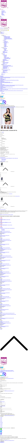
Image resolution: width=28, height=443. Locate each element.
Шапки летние (6, 46)
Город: (1, 410)
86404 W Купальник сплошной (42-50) (6, 232)
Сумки (4, 63)
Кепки (5, 49)
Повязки (5, 45)
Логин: (1, 407)
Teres (0, 256)
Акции (4, 71)
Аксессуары (1, 86)
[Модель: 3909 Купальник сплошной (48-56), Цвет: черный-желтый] (1, 128)
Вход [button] (2, 92)
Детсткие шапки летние (7, 58)
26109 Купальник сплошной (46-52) (6, 305)
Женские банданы (6, 42)
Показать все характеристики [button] (3, 150)
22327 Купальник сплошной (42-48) (6, 297)
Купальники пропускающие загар (7, 65)
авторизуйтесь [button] (10, 193)
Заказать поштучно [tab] (4, 159)
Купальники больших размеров (8, 38)
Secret (1, 299)
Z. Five (1, 234)
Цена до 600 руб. (14, 90)
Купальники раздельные (7, 36)
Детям (1, 83)
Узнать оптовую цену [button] (2, 157)
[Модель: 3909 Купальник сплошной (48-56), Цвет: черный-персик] (8, 128)
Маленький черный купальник (6, 69)
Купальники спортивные (7, 37)
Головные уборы (2, 79)
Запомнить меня (3, 405)
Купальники (4, 59)
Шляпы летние (6, 50)
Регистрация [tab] (3, 401)
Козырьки (5, 44)
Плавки (5, 39)
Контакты (3, 14)
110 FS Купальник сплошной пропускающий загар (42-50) (9, 314)
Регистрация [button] (3, 74)
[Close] (0, 381)
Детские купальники (5, 66)
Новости (3, 13)
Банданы (5, 55)
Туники (5, 40)
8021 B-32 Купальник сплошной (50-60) (7, 289)
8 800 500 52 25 (2, 99)
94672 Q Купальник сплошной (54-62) (6, 240)
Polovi (1, 307)
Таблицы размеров (4, 12)
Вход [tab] (0, 401)
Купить (1, 238)
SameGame (1, 248)
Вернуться (1, 134)
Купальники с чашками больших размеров (13, 88)
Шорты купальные (5, 52)
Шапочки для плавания (5, 60)
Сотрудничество (3, 11)
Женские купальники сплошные (9, 214)
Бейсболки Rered (5, 67)
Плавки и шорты (5, 85)
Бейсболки (5, 43)
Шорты (14, 85)
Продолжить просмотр (3, 209)
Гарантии (9, 370)
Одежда (4, 54)
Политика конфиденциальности (10, 378)
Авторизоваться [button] (2, 399)
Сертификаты (11, 370)
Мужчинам (1, 80)
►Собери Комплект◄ (3, 87)
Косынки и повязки (6, 57)
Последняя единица (5, 70)
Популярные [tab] (3, 229)
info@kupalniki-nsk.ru (2, 100)
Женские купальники (2, 214)
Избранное (2, 33)
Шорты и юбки (6, 41)
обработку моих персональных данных (9, 415)
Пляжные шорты (4, 82)
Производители (2, 91)
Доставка (6, 370)
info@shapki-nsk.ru (2, 441)
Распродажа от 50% (5, 72)
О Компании (3, 10)
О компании (1, 370)
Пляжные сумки (5, 68)
